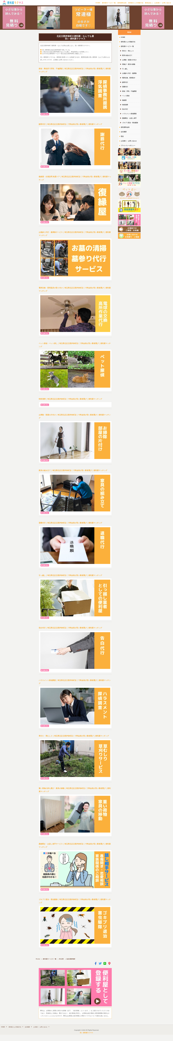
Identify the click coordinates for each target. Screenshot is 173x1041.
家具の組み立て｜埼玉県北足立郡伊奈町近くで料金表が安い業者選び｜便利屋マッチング (73, 470)
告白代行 (125, 109)
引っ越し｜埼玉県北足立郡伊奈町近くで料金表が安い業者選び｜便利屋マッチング (70, 575)
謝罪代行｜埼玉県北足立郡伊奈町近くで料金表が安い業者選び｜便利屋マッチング (70, 124)
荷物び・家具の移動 (128, 64)
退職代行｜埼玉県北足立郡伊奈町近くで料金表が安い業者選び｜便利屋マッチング (70, 522)
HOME (98, 3)
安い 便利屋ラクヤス (86, 1033)
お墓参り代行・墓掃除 (129, 73)
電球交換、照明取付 (128, 78)
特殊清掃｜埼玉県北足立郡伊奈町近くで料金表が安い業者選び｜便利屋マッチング (70, 399)
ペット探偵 (125, 96)
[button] (79, 27)
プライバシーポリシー (128, 145)
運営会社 (148, 3)
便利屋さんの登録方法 (135, 3)
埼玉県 (61, 959)
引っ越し (125, 69)
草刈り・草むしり (128, 51)
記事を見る (45, 114)
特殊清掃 (125, 105)
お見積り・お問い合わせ (163, 3)
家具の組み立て (127, 55)
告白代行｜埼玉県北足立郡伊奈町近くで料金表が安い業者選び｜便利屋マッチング (70, 627)
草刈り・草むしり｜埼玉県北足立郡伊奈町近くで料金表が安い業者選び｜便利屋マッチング (74, 735)
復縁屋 (124, 100)
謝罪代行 (125, 82)
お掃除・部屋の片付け (129, 60)
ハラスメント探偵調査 (129, 114)
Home (38, 959)
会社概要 (124, 132)
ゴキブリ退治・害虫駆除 (130, 123)
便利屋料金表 (122, 3)
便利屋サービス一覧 (109, 3)
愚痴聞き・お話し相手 (129, 118)
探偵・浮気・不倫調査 (129, 91)
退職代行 (125, 87)
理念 (122, 136)
